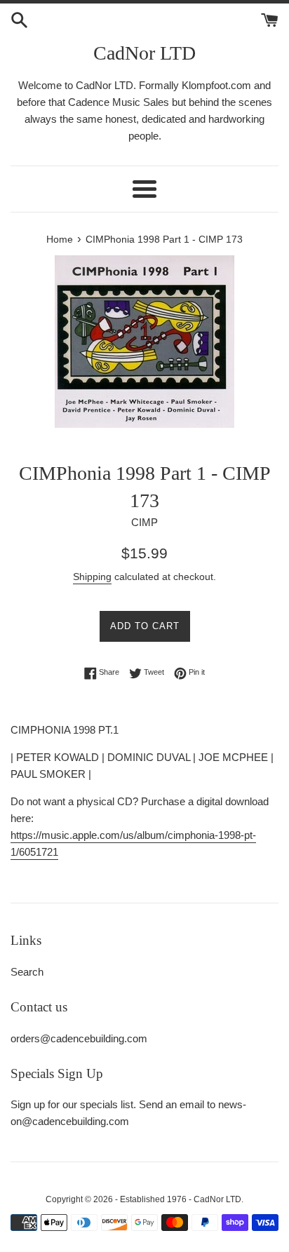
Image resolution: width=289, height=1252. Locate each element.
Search (27, 972)
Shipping (92, 576)
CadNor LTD (144, 53)
